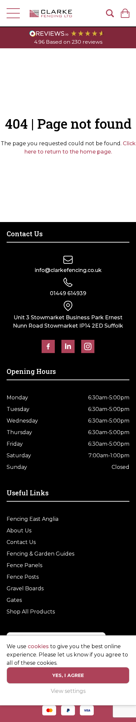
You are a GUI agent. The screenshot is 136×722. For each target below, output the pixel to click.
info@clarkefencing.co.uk (68, 270)
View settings (68, 691)
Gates (14, 600)
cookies (38, 646)
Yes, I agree (68, 675)
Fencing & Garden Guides (40, 554)
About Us (19, 530)
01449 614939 (68, 293)
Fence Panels (24, 565)
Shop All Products (31, 612)
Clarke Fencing (51, 13)
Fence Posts (23, 577)
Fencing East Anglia (32, 519)
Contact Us (21, 542)
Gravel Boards (25, 588)
